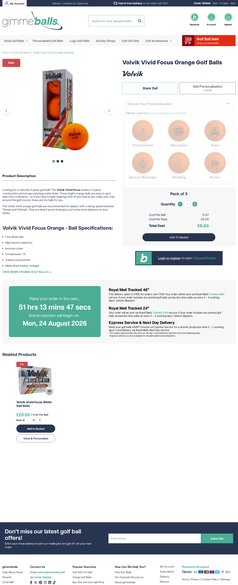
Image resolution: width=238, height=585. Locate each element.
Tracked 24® (160, 312)
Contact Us (69, 3)
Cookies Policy (210, 579)
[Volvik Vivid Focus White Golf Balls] (35, 380)
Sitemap (225, 579)
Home (5, 52)
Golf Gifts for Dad (82, 572)
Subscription (167, 571)
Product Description (19, 176)
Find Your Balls (123, 572)
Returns (164, 581)
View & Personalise (35, 438)
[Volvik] (132, 78)
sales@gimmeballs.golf (51, 572)
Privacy (195, 579)
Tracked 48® (217, 294)
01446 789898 (202, 3)
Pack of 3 (178, 194)
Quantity (168, 204)
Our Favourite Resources (129, 577)
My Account (167, 566)
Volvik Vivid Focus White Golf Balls (34, 404)
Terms (185, 579)
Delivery (56, 3)
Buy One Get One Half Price (88, 582)
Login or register (169, 258)
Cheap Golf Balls (82, 577)
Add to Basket (36, 429)
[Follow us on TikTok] (54, 582)
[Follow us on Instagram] (45, 582)
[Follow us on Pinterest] (40, 582)
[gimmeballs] (32, 20)
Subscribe (217, 538)
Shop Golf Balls (20, 52)
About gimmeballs (125, 582)
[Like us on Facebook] (31, 582)
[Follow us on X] (35, 582)
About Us (82, 3)
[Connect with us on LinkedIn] (49, 582)
